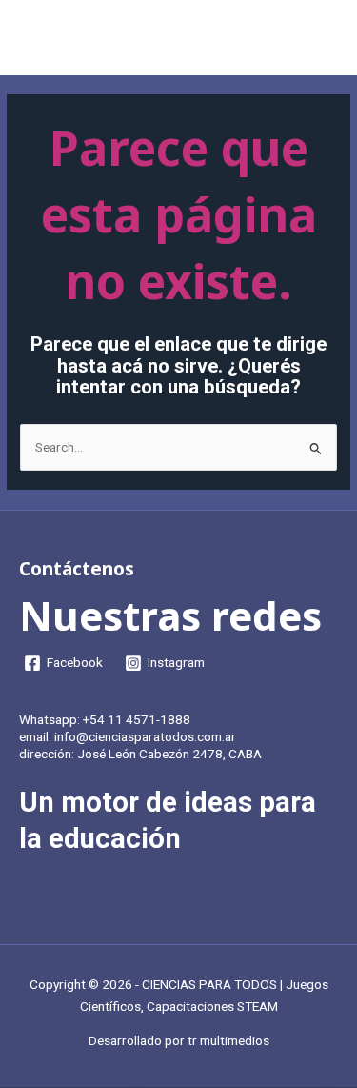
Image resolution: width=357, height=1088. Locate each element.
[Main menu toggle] (319, 42)
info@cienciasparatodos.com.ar (145, 736)
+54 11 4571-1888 (136, 719)
